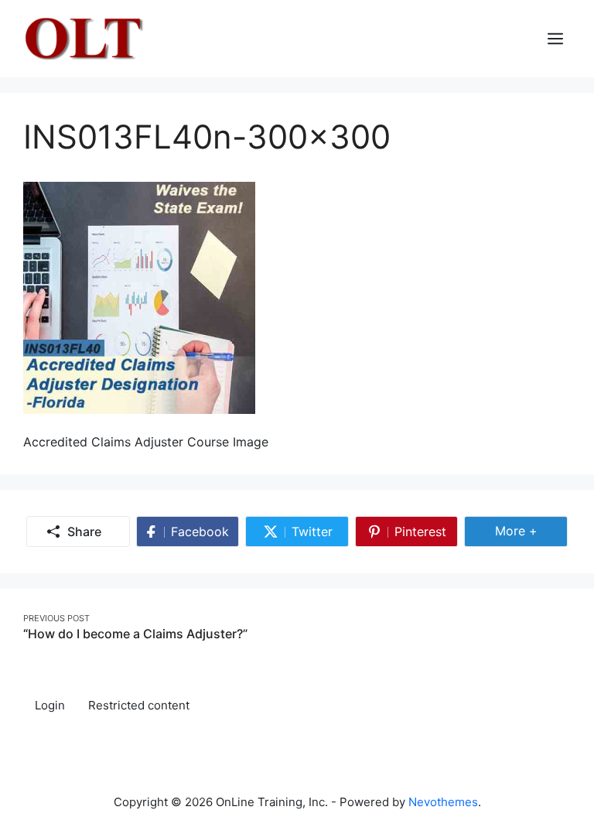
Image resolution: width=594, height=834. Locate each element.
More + (531, 530)
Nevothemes (443, 802)
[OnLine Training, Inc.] (85, 37)
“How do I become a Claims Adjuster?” (135, 633)
